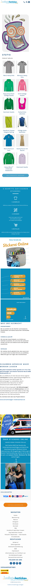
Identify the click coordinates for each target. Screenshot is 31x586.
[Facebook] (11, 563)
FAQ (15, 528)
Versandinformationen (15, 557)
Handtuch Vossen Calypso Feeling (9, 131)
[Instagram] (20, 563)
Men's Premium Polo (9, 149)
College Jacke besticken (22, 131)
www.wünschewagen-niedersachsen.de (12, 399)
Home (15, 515)
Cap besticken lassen (15, 532)
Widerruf (15, 542)
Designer (15, 521)
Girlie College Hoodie (22, 94)
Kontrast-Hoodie (8, 112)
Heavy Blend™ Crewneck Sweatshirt (8, 168)
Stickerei (15, 524)
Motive (15, 519)
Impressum (15, 551)
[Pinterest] (17, 563)
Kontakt (15, 526)
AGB (15, 548)
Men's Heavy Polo (8, 75)
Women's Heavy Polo (22, 76)
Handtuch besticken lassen (15, 530)
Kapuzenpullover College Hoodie (8, 94)
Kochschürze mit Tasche (22, 149)
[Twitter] (14, 563)
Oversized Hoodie (22, 167)
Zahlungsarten (15, 544)
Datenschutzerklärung (15, 546)
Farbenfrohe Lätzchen (22, 113)
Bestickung (15, 517)
